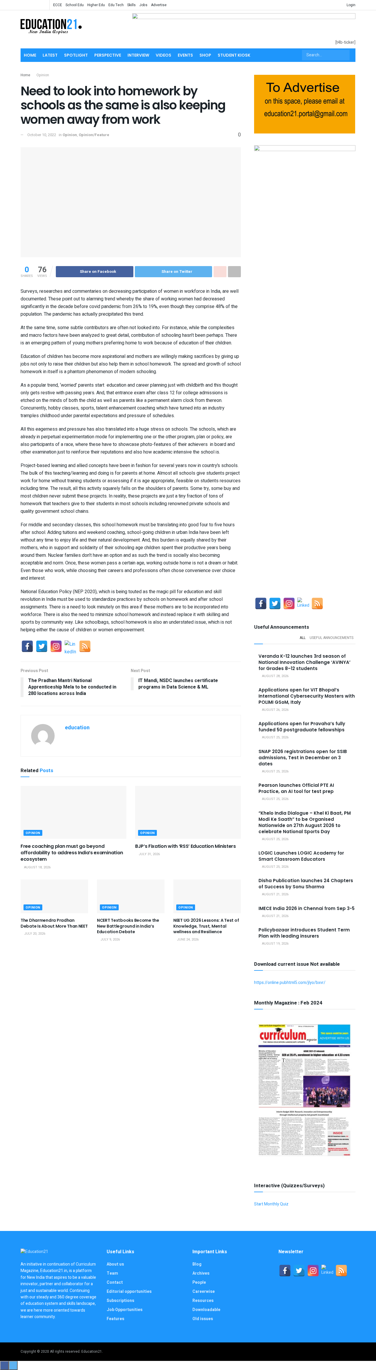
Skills (131, 5)
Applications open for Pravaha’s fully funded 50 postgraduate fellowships (301, 726)
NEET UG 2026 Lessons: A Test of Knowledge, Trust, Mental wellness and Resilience (206, 926)
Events (185, 55)
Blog (197, 1264)
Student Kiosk (234, 55)
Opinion (42, 75)
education (77, 728)
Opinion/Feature (94, 135)
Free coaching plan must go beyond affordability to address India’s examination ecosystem (72, 853)
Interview (138, 55)
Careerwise (203, 1291)
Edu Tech (116, 5)
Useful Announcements (331, 637)
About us (115, 1264)
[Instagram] (56, 646)
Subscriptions (120, 1301)
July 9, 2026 (110, 939)
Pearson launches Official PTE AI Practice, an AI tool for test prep (296, 788)
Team (112, 1273)
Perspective (107, 55)
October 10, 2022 (41, 135)
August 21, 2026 (274, 894)
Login (350, 5)
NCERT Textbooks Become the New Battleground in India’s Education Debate (128, 926)
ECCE (57, 5)
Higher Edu (96, 5)
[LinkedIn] (70, 646)
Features (115, 1319)
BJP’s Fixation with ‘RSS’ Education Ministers (185, 846)
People (199, 1282)
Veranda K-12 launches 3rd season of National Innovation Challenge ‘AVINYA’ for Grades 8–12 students (304, 662)
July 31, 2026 (149, 854)
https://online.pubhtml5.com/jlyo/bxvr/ (289, 983)
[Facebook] (27, 646)
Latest (50, 55)
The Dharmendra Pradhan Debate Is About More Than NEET (54, 923)
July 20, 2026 (34, 933)
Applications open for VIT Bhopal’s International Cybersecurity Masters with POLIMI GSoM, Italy (306, 696)
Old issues (202, 1319)
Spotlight (76, 55)
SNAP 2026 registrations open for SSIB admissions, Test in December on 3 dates (302, 757)
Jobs (143, 5)
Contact (115, 1282)
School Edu (75, 5)
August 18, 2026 (37, 867)
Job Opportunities (124, 1310)
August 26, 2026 (274, 709)
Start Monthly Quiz (271, 1204)
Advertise (159, 5)
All (303, 637)
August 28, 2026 (274, 676)
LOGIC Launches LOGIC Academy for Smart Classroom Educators (301, 856)
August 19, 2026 (274, 943)
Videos (163, 55)
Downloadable (206, 1310)
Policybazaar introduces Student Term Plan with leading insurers (304, 933)
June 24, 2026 (187, 939)
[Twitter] (42, 646)
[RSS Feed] (85, 646)
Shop (205, 55)
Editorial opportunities (129, 1291)
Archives (200, 1273)
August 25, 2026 (274, 737)
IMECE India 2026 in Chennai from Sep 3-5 (306, 908)
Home (30, 55)
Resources (203, 1301)
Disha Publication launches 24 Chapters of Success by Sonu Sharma (305, 883)
